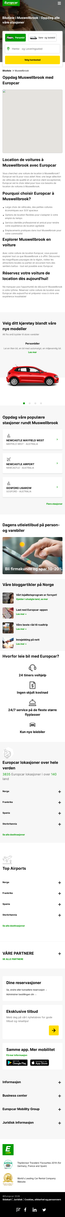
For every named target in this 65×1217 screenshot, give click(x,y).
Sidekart (7, 1199)
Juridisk (18, 1199)
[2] (29, 403)
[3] (35, 403)
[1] (24, 403)
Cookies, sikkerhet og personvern (42, 1199)
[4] (41, 403)
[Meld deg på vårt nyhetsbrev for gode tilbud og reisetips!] (54, 1030)
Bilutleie (7, 70)
